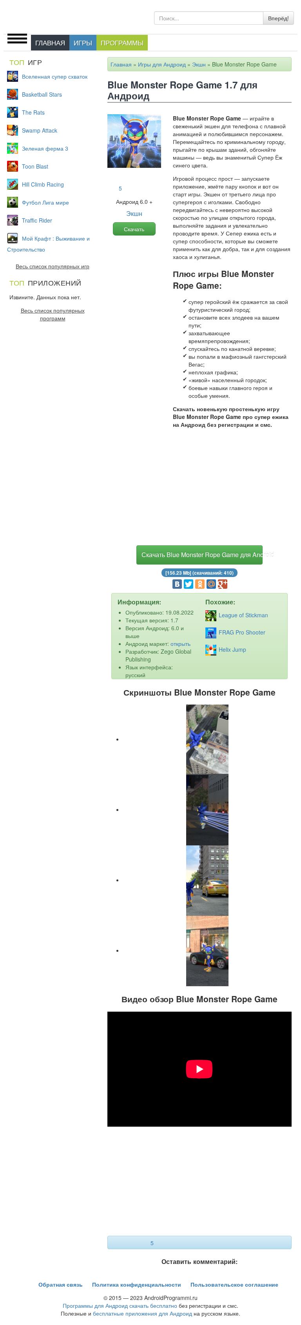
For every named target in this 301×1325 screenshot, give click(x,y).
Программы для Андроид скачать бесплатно (120, 1305)
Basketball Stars (42, 94)
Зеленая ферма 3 (45, 148)
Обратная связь (60, 1284)
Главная (50, 42)
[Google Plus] (222, 584)
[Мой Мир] (211, 584)
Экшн (199, 64)
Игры (83, 42)
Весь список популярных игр (52, 266)
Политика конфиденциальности (136, 1284)
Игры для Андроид (162, 64)
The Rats (33, 112)
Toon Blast (35, 166)
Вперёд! (278, 18)
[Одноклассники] (200, 584)
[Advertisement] (199, 488)
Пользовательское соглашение (234, 1284)
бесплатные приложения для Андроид (142, 1313)
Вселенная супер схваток (54, 76)
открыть (180, 643)
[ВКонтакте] (177, 584)
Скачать (134, 229)
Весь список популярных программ (53, 314)
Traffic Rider (37, 220)
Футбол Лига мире (45, 202)
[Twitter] (188, 584)
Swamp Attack (39, 130)
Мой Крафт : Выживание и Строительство (48, 243)
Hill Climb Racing (43, 184)
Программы (122, 42)
